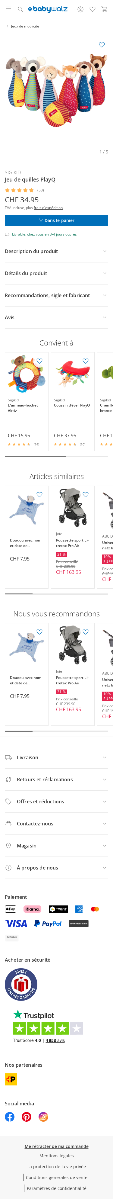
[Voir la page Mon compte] (80, 9)
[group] (56, 90)
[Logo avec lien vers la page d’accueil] (47, 9)
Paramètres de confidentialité (56, 1188)
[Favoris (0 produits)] (92, 9)
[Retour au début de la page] (107, 1157)
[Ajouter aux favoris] (102, 45)
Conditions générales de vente (56, 1177)
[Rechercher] (20, 9)
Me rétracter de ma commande (57, 1146)
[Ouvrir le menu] (8, 9)
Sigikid (13, 172)
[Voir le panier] (104, 9)
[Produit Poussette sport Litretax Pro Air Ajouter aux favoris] (85, 494)
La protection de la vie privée (56, 1166)
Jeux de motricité (25, 26)
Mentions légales (56, 1156)
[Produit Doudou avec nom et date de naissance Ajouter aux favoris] (39, 494)
